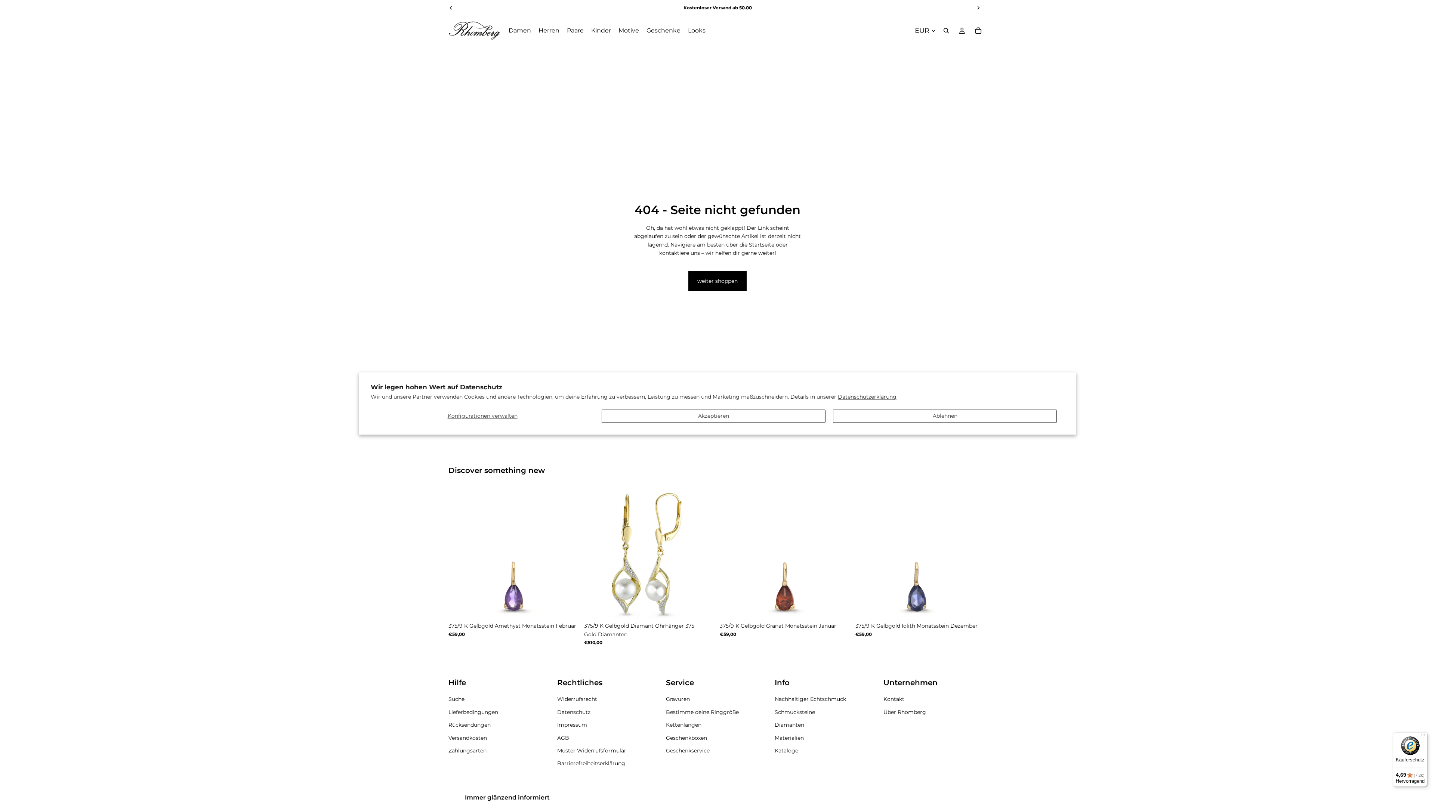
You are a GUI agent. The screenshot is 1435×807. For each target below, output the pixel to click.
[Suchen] (946, 30)
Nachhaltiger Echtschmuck (810, 699)
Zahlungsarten (467, 750)
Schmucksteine (795, 711)
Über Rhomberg (904, 711)
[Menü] (1423, 736)
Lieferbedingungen (473, 711)
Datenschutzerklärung (867, 397)
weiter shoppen (717, 281)
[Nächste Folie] (568, 553)
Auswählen (574, 607)
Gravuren (678, 699)
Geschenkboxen (686, 737)
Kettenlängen (683, 724)
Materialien (789, 737)
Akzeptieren (713, 416)
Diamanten (789, 724)
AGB (563, 737)
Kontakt (893, 699)
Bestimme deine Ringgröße (702, 711)
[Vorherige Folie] (459, 553)
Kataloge (786, 750)
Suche (456, 699)
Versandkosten (467, 737)
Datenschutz (573, 711)
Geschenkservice (688, 750)
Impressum (572, 724)
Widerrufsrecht (577, 699)
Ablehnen (945, 416)
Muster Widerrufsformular (591, 750)
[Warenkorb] (978, 30)
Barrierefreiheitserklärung (591, 763)
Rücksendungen (469, 724)
